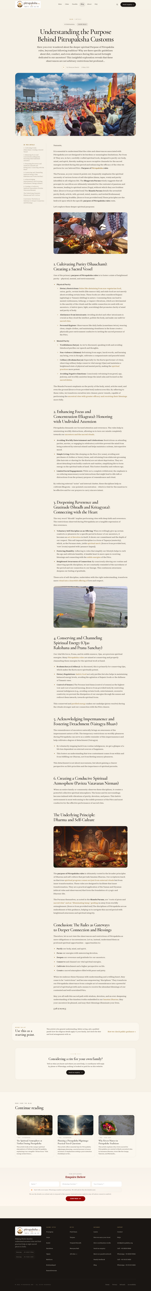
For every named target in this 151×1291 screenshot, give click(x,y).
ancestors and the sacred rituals (79, 434)
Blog (82, 4)
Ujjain (48, 1254)
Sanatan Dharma (110, 999)
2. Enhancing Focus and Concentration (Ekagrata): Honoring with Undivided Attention (32, 158)
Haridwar (49, 1248)
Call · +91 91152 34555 (124, 1259)
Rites (60, 4)
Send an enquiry (75, 1072)
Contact (120, 1232)
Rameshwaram (51, 1270)
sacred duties (66, 380)
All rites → (73, 1254)
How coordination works (102, 1243)
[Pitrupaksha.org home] (28, 4)
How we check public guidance (122, 1031)
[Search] (117, 4)
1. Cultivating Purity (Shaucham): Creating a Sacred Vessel (33, 150)
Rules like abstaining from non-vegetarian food (100, 288)
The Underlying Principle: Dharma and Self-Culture (32, 194)
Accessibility (132, 1284)
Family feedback (99, 1259)
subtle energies (94, 557)
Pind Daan (73, 1232)
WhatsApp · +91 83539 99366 (24, 1252)
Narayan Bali (74, 1248)
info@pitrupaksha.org (125, 1243)
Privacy (114, 1284)
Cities (67, 4)
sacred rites (65, 321)
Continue (74, 1198)
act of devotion (74, 537)
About (89, 4)
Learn (96, 1232)
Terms (107, 1284)
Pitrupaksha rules (76, 657)
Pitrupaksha (97, 168)
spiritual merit (93, 543)
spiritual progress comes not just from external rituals (89, 880)
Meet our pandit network (102, 1254)
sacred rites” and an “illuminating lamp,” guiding (76, 903)
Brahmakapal (51, 1265)
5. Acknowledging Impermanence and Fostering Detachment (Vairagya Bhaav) (33, 181)
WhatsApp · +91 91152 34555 (24, 1257)
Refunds (122, 1284)
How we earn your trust (102, 1237)
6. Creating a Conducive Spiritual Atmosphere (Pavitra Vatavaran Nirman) (33, 188)
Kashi (48, 1243)
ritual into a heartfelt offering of (73, 580)
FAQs (119, 1237)
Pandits (74, 4)
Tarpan (72, 1237)
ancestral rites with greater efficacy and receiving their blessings (97, 396)
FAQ (96, 4)
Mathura (49, 1259)
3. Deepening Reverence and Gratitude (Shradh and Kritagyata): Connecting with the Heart (34, 166)
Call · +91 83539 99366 (124, 1248)
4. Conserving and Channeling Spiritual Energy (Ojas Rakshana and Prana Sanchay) (33, 174)
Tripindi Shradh (75, 1243)
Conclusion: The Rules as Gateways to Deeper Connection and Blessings (34, 201)
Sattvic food (81, 674)
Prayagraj (49, 1232)
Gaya (48, 1237)
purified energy (79, 703)
